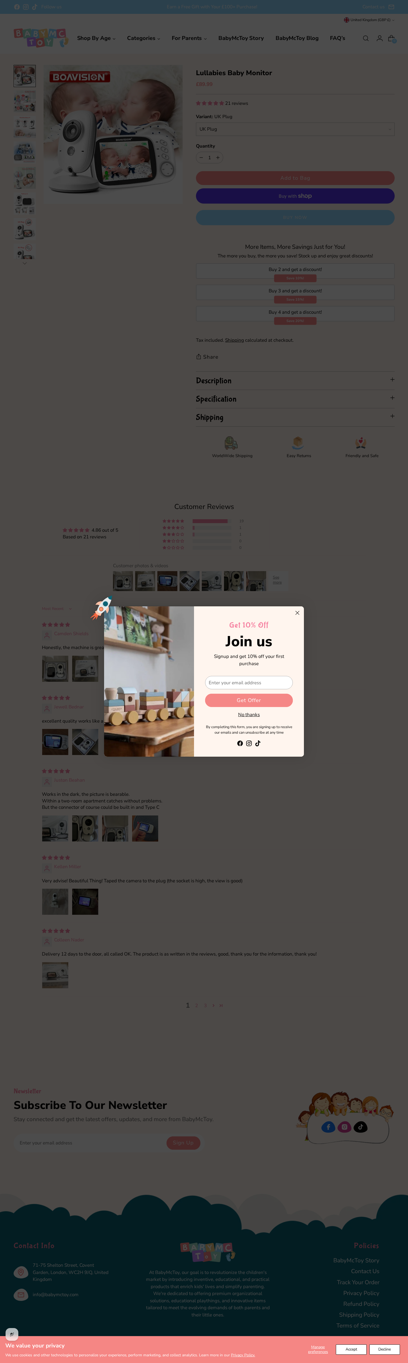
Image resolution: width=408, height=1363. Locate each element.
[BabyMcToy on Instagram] (249, 744)
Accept (351, 1349)
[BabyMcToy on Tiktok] (258, 744)
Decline (384, 1349)
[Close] (297, 613)
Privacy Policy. (243, 1355)
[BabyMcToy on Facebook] (240, 744)
